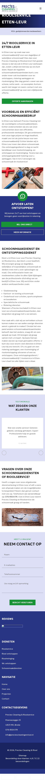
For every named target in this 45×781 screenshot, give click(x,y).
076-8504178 (11, 496)
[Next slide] (41, 453)
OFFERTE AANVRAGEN (22, 101)
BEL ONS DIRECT (24, 224)
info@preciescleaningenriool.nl (19, 735)
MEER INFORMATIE (22, 232)
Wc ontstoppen (9, 663)
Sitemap (22, 755)
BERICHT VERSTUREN (22, 602)
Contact (5, 698)
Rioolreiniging (8, 658)
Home (4, 684)
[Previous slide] (4, 453)
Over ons (6, 689)
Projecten (6, 694)
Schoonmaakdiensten (12, 668)
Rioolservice (7, 649)
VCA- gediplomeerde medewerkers (26, 31)
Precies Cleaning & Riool (26, 750)
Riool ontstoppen (10, 653)
